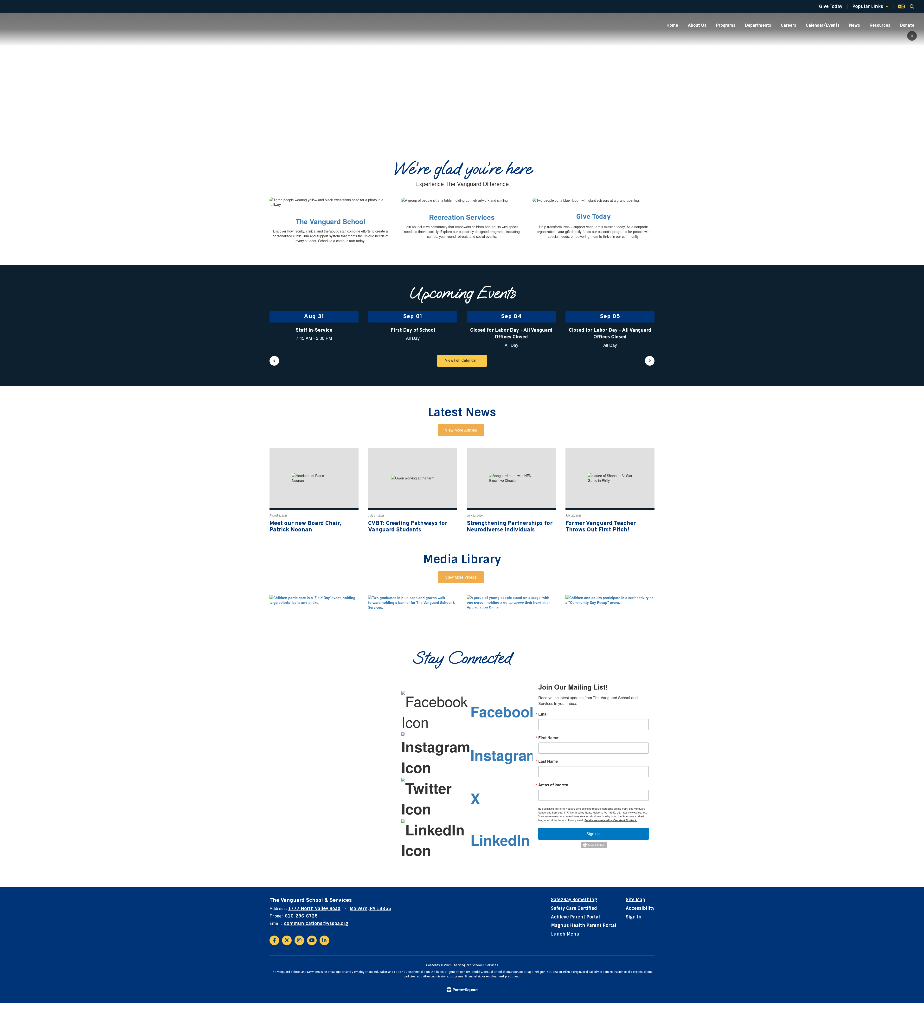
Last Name (548, 761)
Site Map (635, 900)
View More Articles (461, 430)
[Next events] (649, 361)
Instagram (504, 754)
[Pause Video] (912, 36)
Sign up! (593, 833)
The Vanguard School (330, 221)
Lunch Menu (565, 934)
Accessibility (640, 908)
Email (543, 714)
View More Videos (460, 577)
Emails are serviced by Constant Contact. (610, 820)
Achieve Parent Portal (575, 917)
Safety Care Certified (574, 908)
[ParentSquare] (462, 989)
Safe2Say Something (574, 900)
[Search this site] (912, 6)
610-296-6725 (301, 916)
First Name (548, 738)
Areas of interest (553, 785)
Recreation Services (462, 217)
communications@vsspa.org (316, 923)
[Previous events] (274, 361)
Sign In (634, 917)
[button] (870, 6)
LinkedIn (500, 839)
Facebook (504, 711)
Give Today (593, 217)
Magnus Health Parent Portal (583, 925)
